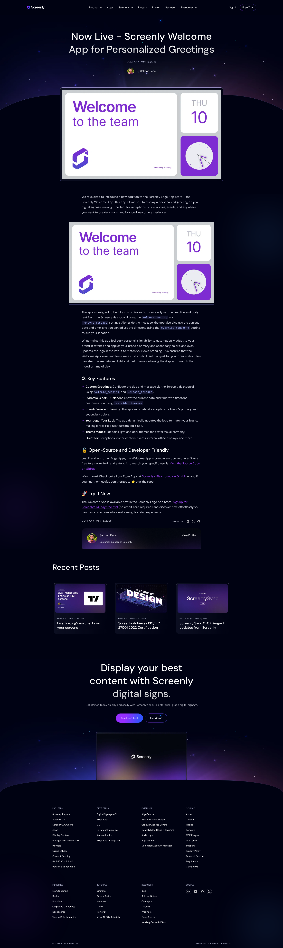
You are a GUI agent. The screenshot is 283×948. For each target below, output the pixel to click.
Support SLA (148, 840)
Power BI (101, 911)
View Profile (189, 535)
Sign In (233, 7)
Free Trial (248, 7)
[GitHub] (202, 891)
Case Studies (148, 917)
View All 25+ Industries (64, 917)
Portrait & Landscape (63, 866)
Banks (55, 896)
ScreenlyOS (58, 819)
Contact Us (192, 866)
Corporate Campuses (63, 906)
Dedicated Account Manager (157, 845)
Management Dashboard (65, 840)
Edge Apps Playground (109, 840)
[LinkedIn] (195, 891)
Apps (110, 7)
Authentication (104, 835)
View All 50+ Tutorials (108, 917)
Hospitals (57, 901)
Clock (100, 906)
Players (142, 7)
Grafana (101, 890)
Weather (101, 901)
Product (93, 7)
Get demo (156, 718)
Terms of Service (195, 856)
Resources (187, 7)
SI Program (191, 840)
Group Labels (59, 850)
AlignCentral (148, 814)
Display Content (60, 835)
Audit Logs (147, 835)
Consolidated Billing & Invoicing (158, 829)
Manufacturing (60, 890)
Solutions (124, 7)
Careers (190, 819)
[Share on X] (193, 521)
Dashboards (58, 911)
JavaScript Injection (107, 829)
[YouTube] (188, 891)
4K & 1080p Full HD (62, 861)
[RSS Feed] (209, 891)
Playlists (56, 845)
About (189, 814)
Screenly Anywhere (62, 824)
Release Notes (149, 896)
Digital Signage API (106, 814)
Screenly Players (61, 814)
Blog (144, 890)
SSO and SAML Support (154, 819)
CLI (98, 824)
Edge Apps (103, 819)
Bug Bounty (192, 861)
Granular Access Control (154, 824)
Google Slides (104, 896)
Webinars (146, 911)
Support (190, 845)
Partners (170, 7)
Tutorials (146, 906)
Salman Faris (148, 71)
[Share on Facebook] (198, 521)
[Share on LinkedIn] (188, 521)
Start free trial (129, 718)
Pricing (156, 7)
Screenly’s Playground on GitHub (164, 476)
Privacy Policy (193, 850)
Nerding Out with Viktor (154, 922)
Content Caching (61, 856)
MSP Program (193, 835)
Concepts (147, 901)
